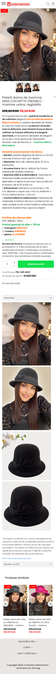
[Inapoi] (54, 97)
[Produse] (3, 4)
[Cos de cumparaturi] (53, 4)
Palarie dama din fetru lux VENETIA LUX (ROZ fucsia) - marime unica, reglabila (40, 622)
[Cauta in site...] (48, 4)
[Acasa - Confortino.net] (18, 4)
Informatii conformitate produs (16, 558)
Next (53, 48)
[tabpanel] (28, 44)
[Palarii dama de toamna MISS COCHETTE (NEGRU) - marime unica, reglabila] (28, 44)
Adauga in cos (36, 264)
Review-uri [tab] (11, 564)
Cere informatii (12, 283)
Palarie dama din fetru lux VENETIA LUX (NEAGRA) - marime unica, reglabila (14, 622)
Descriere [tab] (9, 297)
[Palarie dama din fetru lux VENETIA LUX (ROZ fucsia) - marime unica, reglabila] (41, 600)
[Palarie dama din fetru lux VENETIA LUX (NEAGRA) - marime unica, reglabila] (15, 600)
